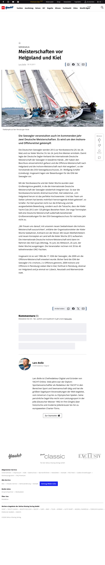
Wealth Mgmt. (85, 7)
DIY (44, 8)
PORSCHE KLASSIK (96, 509)
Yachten (20, 8)
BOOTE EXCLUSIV (26, 509)
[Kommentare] (99, 157)
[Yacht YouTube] (13, 2)
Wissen (58, 8)
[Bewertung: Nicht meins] (99, 145)
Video (75, 8)
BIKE (47, 509)
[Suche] (102, 7)
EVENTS (18, 512)
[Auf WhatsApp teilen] (68, 64)
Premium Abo (36, 2)
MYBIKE (59, 509)
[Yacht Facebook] (3, 2)
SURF (42, 509)
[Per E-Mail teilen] (83, 64)
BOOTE (36, 509)
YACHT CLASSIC (12, 509)
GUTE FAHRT (68, 509)
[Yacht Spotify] (18, 2)
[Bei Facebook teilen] (73, 64)
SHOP (3, 509)
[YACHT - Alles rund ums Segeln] (9, 7)
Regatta (50, 8)
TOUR (53, 509)
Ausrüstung (29, 8)
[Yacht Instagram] (8, 2)
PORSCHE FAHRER (8, 512)
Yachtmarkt (67, 8)
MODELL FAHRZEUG (81, 509)
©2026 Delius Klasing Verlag (11, 517)
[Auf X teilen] (78, 64)
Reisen (38, 8)
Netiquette (68, 319)
